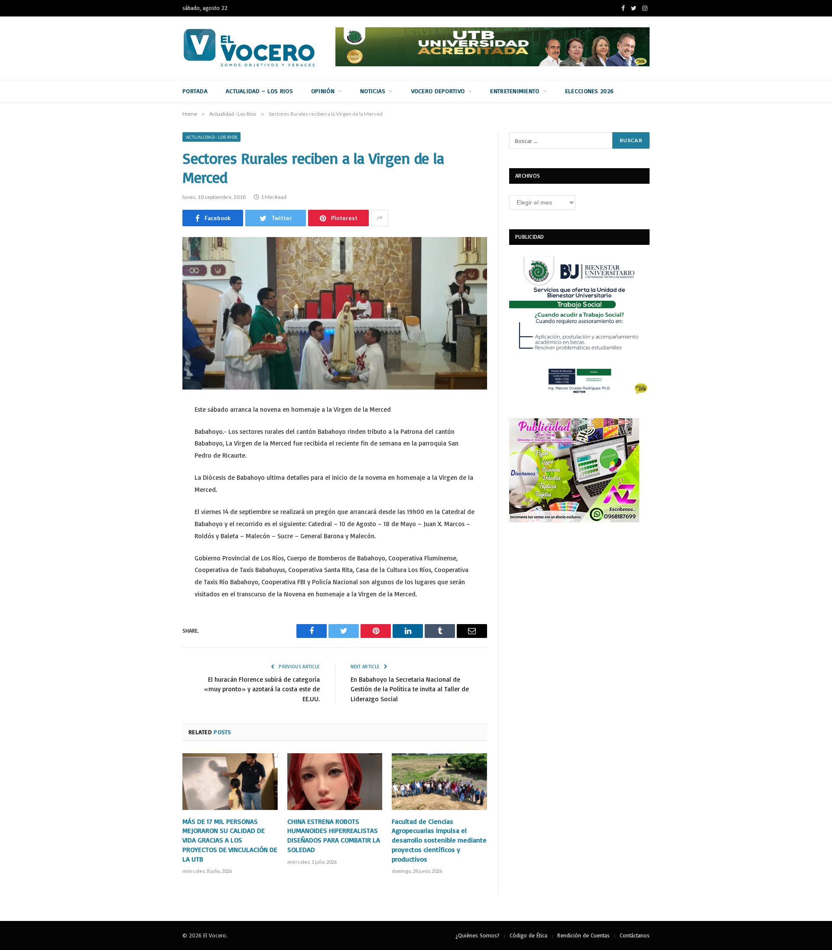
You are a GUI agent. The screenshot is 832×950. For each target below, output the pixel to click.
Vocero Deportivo (438, 90)
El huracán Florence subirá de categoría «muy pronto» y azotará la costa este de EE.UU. (262, 689)
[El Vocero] (256, 48)
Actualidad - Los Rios (211, 137)
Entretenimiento (514, 90)
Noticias (372, 90)
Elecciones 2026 (589, 90)
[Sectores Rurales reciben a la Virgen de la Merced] (334, 313)
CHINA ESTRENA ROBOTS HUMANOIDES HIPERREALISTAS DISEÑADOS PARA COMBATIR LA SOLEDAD (333, 835)
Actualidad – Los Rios (259, 90)
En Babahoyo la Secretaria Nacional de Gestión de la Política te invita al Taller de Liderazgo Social (410, 689)
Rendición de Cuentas (583, 935)
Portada (195, 90)
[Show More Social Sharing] (379, 218)
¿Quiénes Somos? (477, 935)
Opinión (323, 90)
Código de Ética (528, 935)
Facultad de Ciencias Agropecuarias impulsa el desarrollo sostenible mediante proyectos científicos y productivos (439, 840)
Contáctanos (635, 935)
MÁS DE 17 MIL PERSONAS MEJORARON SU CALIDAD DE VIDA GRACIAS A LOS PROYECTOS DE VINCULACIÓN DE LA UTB (229, 840)
